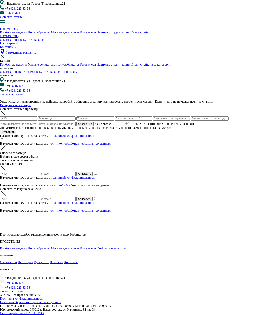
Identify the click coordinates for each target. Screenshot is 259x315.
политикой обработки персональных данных (80, 143)
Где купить (25, 39)
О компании (9, 36)
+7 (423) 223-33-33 (17, 8)
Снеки (135, 32)
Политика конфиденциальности (22, 298)
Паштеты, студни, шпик (113, 32)
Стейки (145, 32)
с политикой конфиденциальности (72, 136)
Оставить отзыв (11, 17)
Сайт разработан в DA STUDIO (22, 313)
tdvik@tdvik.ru (14, 13)
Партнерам (8, 43)
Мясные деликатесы (65, 32)
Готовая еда (88, 32)
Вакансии (40, 39)
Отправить (8, 131)
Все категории (161, 64)
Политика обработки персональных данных (30, 302)
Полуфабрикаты (39, 32)
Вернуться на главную (15, 105)
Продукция (8, 28)
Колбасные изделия (13, 32)
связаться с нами (11, 94)
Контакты (7, 47)
